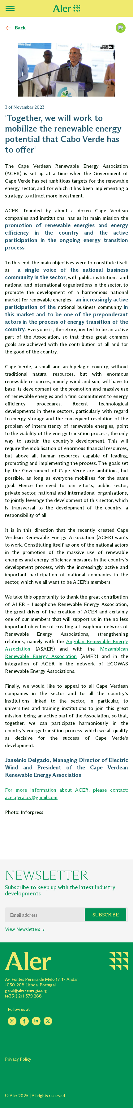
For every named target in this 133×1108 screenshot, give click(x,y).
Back (20, 28)
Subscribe (105, 915)
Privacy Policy (18, 1059)
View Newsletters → (24, 929)
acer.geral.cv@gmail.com (31, 797)
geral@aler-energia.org (26, 990)
